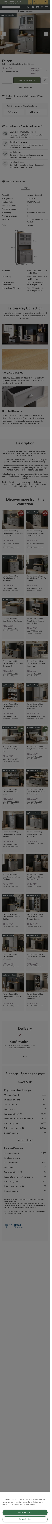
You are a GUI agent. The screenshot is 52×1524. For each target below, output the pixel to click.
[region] (25, 1508)
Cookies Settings (25, 1519)
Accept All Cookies (25, 1512)
